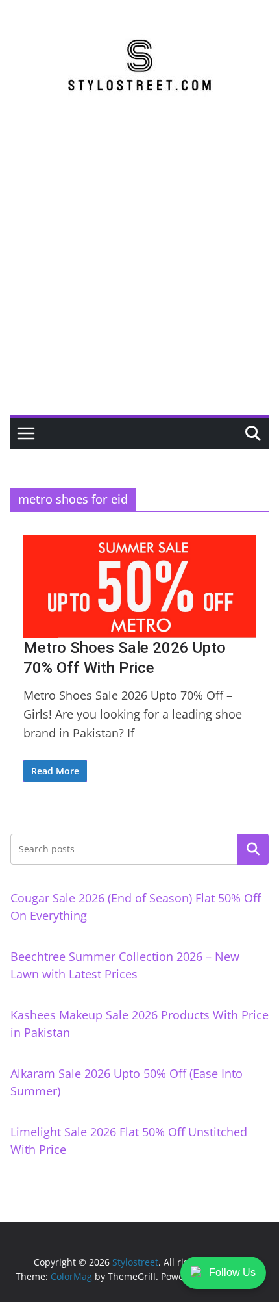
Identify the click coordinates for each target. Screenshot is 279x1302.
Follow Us (232, 1272)
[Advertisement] (139, 269)
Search (253, 849)
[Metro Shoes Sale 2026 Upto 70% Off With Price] (139, 586)
